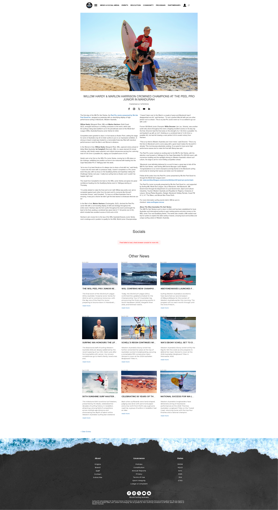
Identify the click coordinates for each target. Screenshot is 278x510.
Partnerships (174, 5)
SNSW (180, 464)
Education (136, 5)
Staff (98, 471)
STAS (180, 480)
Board (98, 467)
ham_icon (96, 5)
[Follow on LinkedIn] (149, 109)
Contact (97, 474)
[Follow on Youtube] (144, 109)
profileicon (185, 5)
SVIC (180, 471)
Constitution (139, 467)
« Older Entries (85, 431)
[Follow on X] (139, 109)
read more (86, 306)
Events (125, 5)
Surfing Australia (142, 497)
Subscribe (97, 477)
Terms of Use (139, 477)
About (98, 458)
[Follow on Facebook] (129, 109)
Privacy (139, 474)
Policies (139, 464)
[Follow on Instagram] (134, 109)
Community (148, 5)
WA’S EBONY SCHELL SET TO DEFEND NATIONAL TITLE (189, 342)
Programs (160, 5)
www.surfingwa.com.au (155, 202)
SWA (180, 474)
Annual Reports (139, 471)
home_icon (89, 5)
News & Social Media (109, 5)
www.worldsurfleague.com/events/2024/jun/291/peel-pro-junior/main (168, 180)
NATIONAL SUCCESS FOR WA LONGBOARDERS (185, 396)
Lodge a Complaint (139, 484)
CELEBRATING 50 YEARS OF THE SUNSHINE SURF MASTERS (152, 396)
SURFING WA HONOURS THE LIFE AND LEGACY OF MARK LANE (114, 342)
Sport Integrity (139, 480)
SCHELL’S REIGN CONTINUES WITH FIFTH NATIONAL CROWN (153, 342)
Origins (98, 464)
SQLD (180, 467)
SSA (180, 477)
